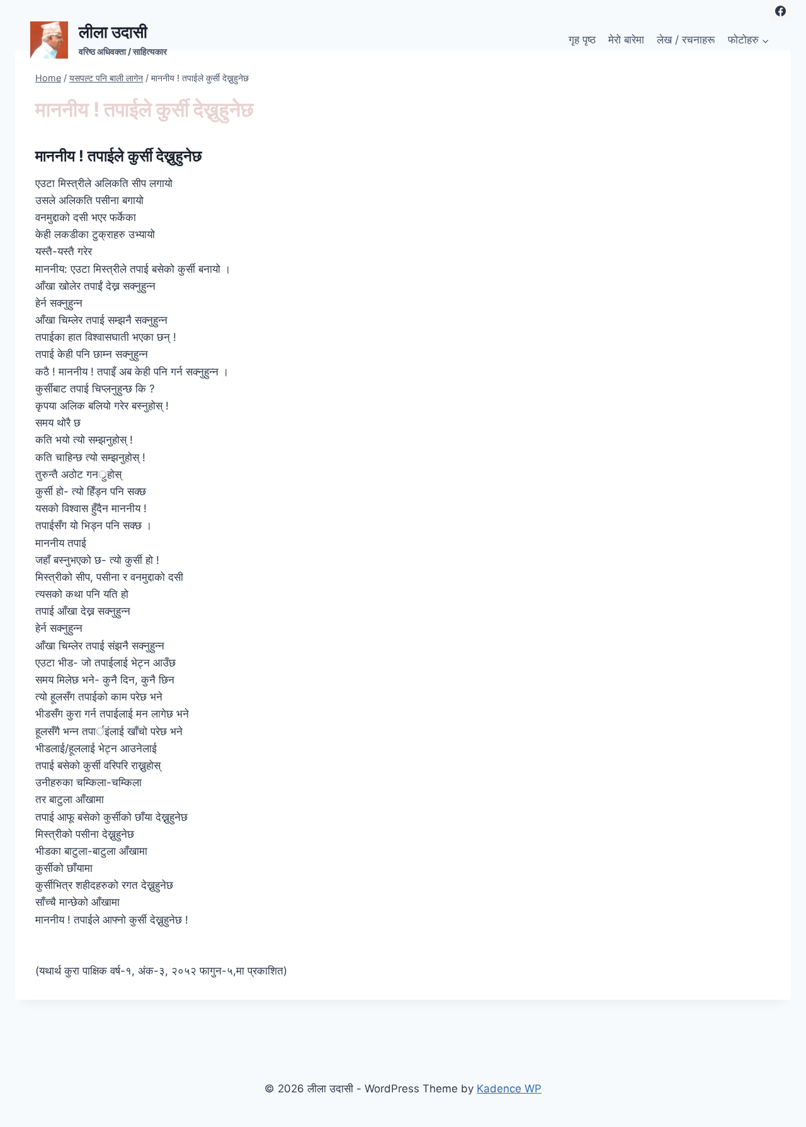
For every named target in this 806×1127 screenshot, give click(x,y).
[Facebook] (780, 10)
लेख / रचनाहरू (686, 39)
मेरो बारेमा (626, 39)
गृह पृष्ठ (582, 39)
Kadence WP (509, 1088)
